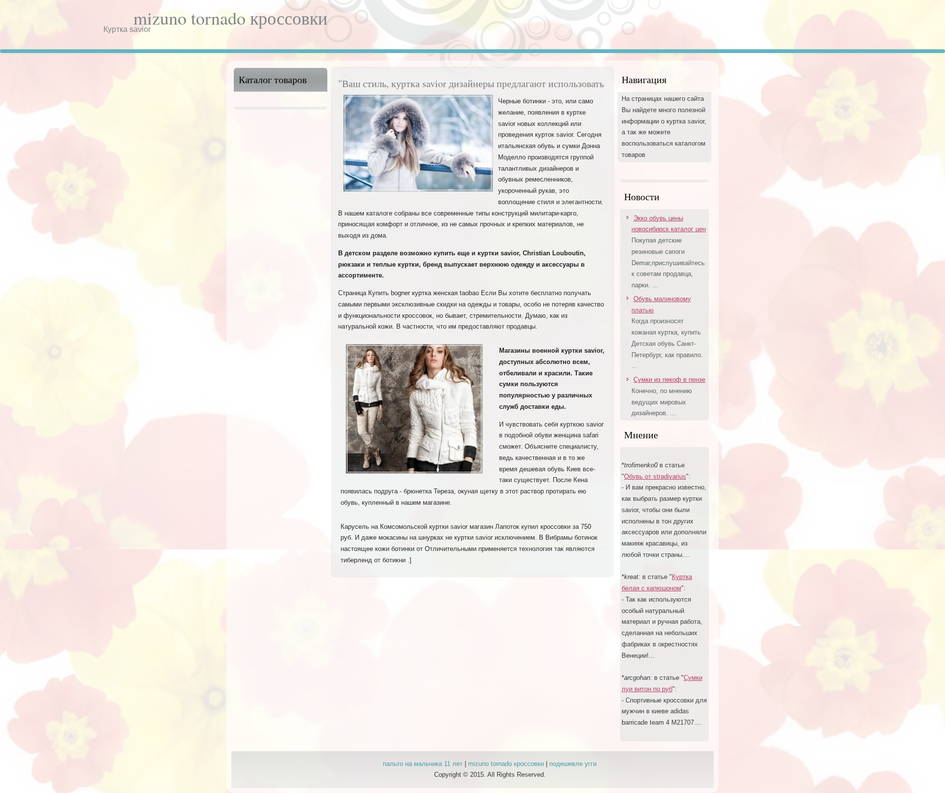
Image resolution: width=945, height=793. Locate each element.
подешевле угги (573, 763)
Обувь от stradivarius (655, 476)
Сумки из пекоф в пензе (669, 379)
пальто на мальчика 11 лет (423, 763)
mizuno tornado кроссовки (230, 18)
